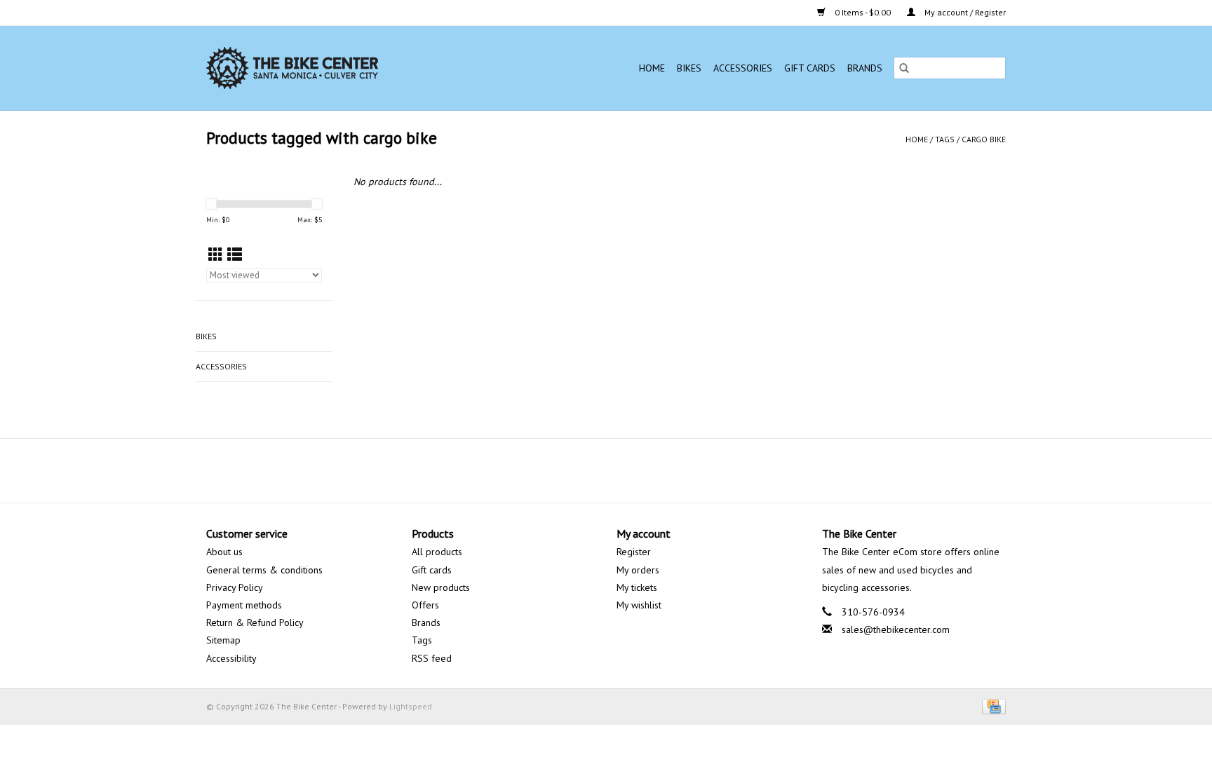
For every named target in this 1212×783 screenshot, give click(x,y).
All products (437, 551)
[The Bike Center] (332, 68)
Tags (945, 139)
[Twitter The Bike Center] (593, 470)
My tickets (637, 587)
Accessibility (231, 658)
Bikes (689, 68)
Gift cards (809, 68)
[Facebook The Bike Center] (568, 470)
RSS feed (432, 658)
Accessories (742, 68)
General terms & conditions (264, 570)
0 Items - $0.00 (863, 12)
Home (652, 68)
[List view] (234, 254)
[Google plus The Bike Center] (618, 470)
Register (634, 551)
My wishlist (639, 605)
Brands (864, 68)
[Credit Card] (991, 705)
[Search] (904, 68)
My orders (638, 570)
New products (441, 587)
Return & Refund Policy (255, 622)
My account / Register (964, 12)
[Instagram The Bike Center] (644, 470)
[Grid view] (215, 254)
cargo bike (984, 139)
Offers (425, 605)
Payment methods (244, 605)
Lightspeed (410, 706)
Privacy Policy (234, 587)
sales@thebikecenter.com (896, 629)
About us (224, 551)
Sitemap (223, 640)
